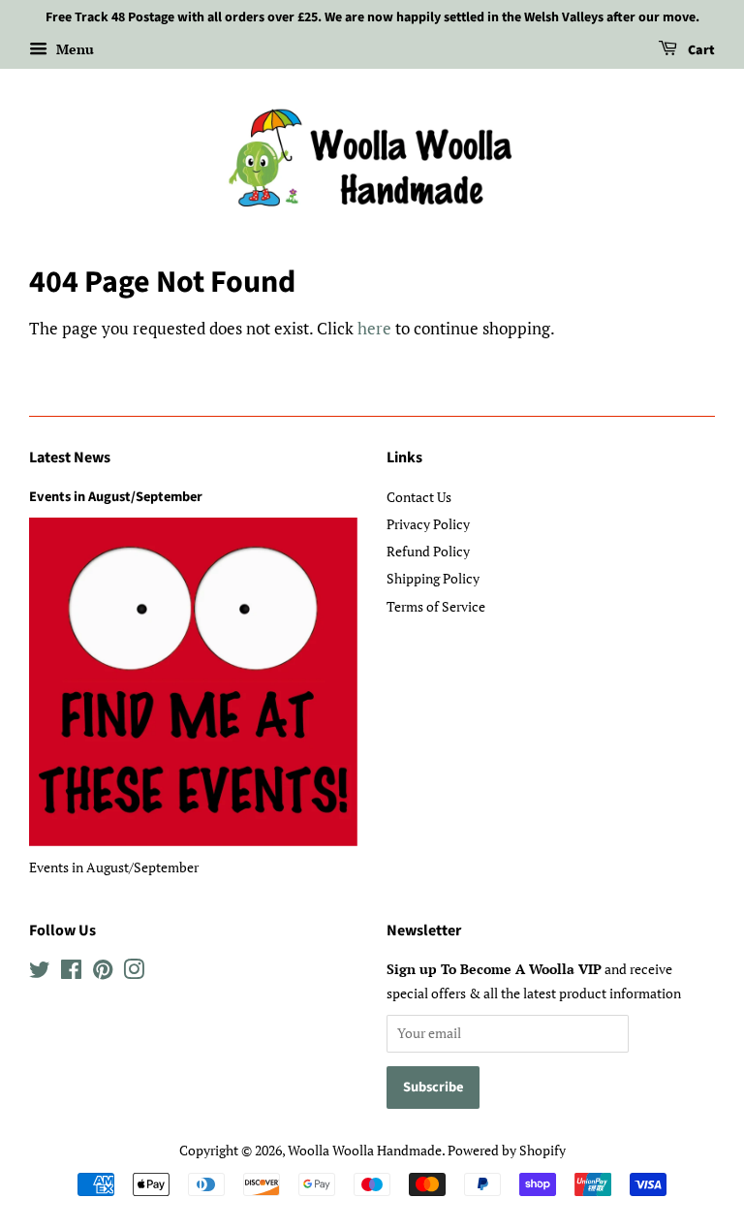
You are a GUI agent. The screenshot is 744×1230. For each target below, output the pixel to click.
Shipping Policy (433, 578)
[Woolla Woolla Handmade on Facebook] (71, 972)
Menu (73, 49)
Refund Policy (428, 551)
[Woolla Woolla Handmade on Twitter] (39, 972)
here (374, 328)
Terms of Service (436, 606)
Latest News (69, 457)
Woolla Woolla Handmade (365, 1150)
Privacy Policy (428, 524)
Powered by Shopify (507, 1150)
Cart (700, 50)
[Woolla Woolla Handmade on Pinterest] (102, 972)
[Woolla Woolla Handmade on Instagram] (133, 972)
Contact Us (419, 497)
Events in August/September (115, 497)
